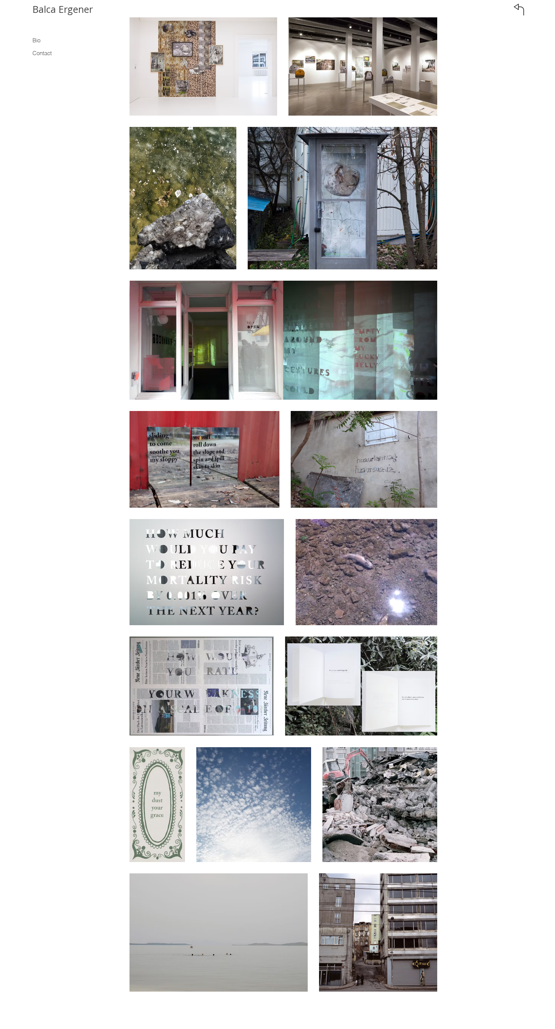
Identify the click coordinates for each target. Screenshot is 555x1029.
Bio (36, 40)
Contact (42, 53)
